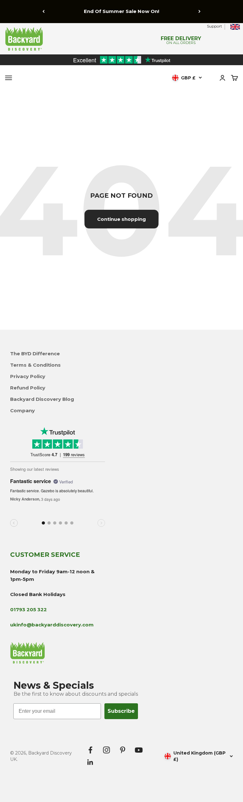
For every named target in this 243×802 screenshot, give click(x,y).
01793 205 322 (28, 609)
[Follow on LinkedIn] (90, 762)
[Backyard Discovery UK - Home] (60, 38)
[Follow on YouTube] (138, 750)
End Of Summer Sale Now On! (121, 11)
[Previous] (43, 11)
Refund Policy (27, 388)
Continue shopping (121, 219)
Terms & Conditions (35, 365)
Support (214, 26)
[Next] (199, 11)
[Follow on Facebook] (90, 750)
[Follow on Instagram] (106, 750)
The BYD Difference (35, 354)
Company (22, 410)
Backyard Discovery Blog (42, 399)
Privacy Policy (27, 376)
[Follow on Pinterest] (122, 750)
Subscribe (121, 711)
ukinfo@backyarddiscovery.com (52, 625)
